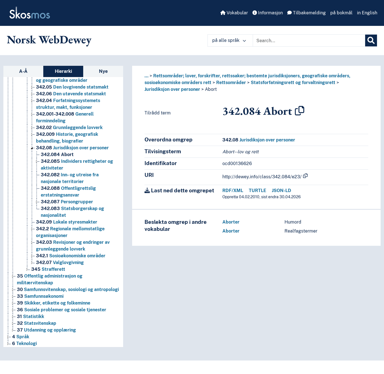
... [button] (146, 75)
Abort (57, 154)
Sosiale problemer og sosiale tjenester (61, 309)
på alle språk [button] (226, 40)
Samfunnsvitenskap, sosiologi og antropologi (68, 289)
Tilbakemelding (309, 12)
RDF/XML (232, 190)
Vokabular (236, 12)
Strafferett (48, 269)
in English (367, 12)
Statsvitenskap (36, 323)
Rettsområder (231, 82)
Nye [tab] (103, 71)
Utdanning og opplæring (46, 330)
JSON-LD (281, 190)
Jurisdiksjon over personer (72, 147)
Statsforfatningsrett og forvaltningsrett (293, 82)
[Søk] (371, 40)
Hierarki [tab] (63, 71)
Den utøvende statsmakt (71, 93)
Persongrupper (67, 201)
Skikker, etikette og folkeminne (53, 303)
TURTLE (257, 190)
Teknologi (24, 343)
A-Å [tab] (23, 71)
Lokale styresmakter (66, 222)
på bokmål (341, 12)
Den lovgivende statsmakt (72, 87)
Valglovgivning (60, 262)
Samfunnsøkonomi (40, 296)
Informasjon (270, 12)
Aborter (231, 222)
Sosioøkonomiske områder (70, 255)
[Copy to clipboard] (299, 111)
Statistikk (30, 316)
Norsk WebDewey (49, 39)
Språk (20, 336)
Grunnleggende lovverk (69, 127)
